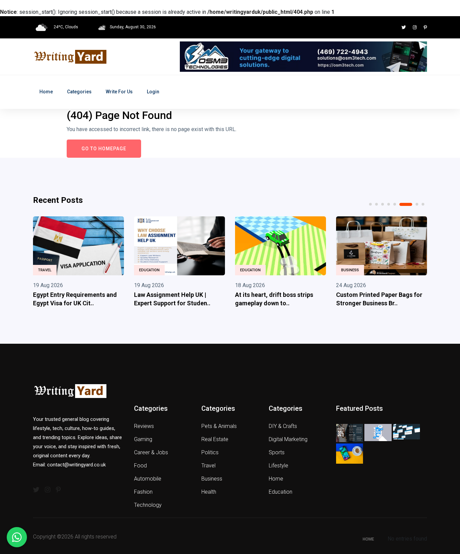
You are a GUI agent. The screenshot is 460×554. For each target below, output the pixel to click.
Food (140, 465)
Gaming (143, 439)
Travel (45, 270)
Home (46, 91)
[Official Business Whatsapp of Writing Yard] (17, 537)
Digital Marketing (288, 439)
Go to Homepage (103, 148)
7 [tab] (417, 204)
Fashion (143, 492)
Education (149, 270)
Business (350, 270)
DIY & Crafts (283, 426)
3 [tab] (382, 204)
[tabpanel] (78, 263)
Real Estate (214, 439)
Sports (277, 452)
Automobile (147, 478)
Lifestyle (278, 465)
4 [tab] (388, 204)
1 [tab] (370, 204)
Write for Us (119, 91)
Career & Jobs (151, 452)
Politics (210, 452)
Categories (79, 91)
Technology (148, 505)
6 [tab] (405, 204)
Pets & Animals (219, 426)
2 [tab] (376, 204)
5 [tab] (394, 204)
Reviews (144, 426)
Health (208, 492)
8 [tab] (423, 204)
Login (153, 91)
